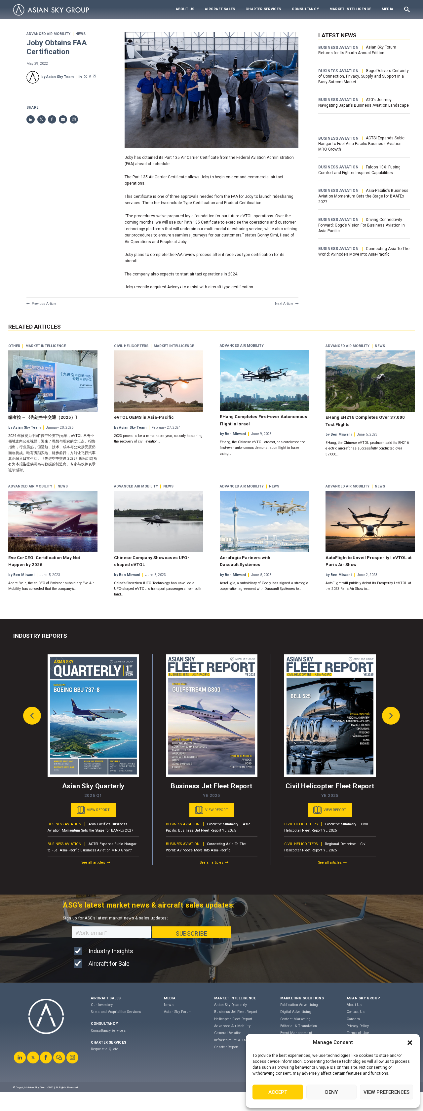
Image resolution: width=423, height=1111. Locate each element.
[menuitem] (185, 9)
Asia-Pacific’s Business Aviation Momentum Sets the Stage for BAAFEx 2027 (363, 196)
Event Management (296, 1033)
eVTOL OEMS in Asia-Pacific (144, 417)
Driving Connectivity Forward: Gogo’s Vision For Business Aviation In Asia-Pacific (361, 225)
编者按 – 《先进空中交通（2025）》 (44, 417)
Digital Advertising (295, 1012)
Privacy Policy (358, 1026)
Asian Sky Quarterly (230, 1005)
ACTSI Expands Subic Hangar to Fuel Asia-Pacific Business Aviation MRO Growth (361, 144)
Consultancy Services (108, 1030)
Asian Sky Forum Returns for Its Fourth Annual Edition (357, 50)
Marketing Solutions (302, 998)
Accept (277, 1092)
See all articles (93, 862)
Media (387, 9)
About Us (185, 9)
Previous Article (44, 304)
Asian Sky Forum (177, 1012)
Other (14, 346)
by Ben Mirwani (233, 434)
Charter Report (226, 1047)
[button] (409, 1042)
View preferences (386, 1092)
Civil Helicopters (131, 346)
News (80, 34)
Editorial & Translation (298, 1026)
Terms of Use (358, 1033)
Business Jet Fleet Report (235, 1012)
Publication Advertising (299, 1005)
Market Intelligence (350, 9)
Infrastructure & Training (234, 1040)
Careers (353, 1019)
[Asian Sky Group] (51, 10)
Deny (331, 1092)
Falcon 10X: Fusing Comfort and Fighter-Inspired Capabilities (359, 170)
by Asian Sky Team (57, 77)
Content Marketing (295, 1019)
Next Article (284, 304)
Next (391, 716)
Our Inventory (102, 1005)
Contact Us (356, 1012)
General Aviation (228, 1033)
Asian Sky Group (363, 998)
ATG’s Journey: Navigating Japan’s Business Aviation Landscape (363, 102)
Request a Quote (104, 1049)
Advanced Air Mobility (48, 34)
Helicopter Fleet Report (233, 1019)
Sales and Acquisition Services (116, 1012)
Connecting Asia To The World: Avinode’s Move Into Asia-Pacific (363, 251)
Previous (32, 716)
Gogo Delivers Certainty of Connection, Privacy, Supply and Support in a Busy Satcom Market (363, 76)
